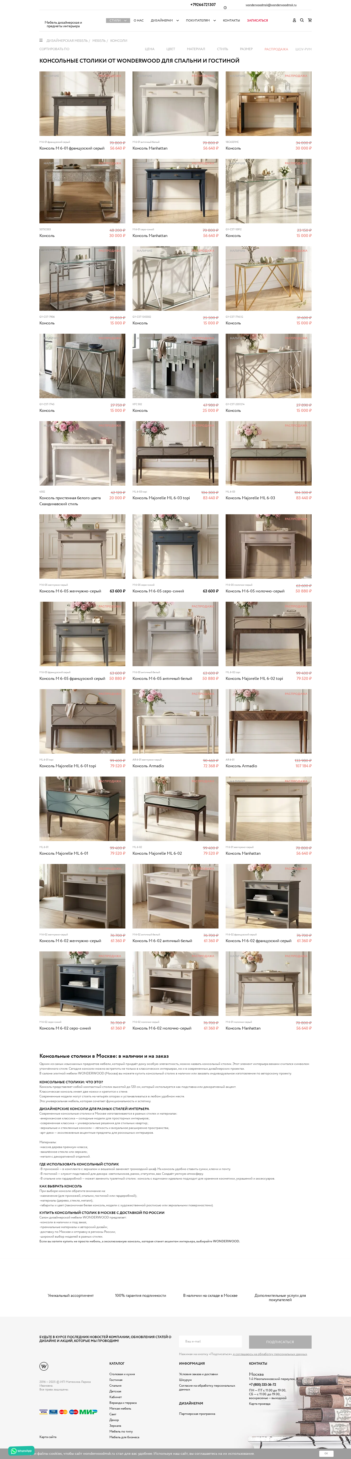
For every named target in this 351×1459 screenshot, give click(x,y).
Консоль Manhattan (150, 148)
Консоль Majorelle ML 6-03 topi (161, 498)
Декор (114, 1420)
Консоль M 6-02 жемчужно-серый (70, 941)
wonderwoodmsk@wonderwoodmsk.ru (271, 5)
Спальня (115, 1385)
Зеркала (115, 1425)
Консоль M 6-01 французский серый (72, 148)
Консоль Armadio (148, 766)
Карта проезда (259, 1403)
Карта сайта (47, 1437)
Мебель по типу (121, 1431)
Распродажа (276, 49)
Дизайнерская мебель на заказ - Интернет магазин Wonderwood (63, 16)
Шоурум (185, 1380)
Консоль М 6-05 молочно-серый (255, 591)
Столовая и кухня (122, 1374)
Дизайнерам (162, 21)
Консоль (233, 148)
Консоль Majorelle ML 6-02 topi (254, 679)
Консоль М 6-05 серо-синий (158, 591)
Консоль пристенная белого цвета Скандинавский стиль (70, 501)
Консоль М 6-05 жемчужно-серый (70, 591)
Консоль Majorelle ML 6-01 (63, 854)
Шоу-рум (303, 49)
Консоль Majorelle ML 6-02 (157, 854)
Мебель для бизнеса (124, 1437)
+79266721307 (203, 5)
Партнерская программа (197, 1413)
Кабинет (115, 1397)
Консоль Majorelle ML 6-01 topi (67, 766)
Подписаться (280, 1342)
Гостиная (115, 1380)
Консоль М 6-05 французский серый (72, 679)
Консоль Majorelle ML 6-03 (250, 498)
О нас (139, 21)
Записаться (257, 21)
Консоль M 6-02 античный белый (162, 941)
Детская (115, 1391)
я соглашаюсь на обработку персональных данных (270, 1354)
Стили (115, 21)
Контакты (231, 21)
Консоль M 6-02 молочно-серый (162, 1028)
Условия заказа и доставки (198, 1374)
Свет (112, 1414)
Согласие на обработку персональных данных (207, 1387)
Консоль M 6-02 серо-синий (65, 1028)
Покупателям (198, 21)
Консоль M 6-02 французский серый (259, 941)
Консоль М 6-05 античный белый (162, 679)
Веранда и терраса (123, 1402)
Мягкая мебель (120, 1408)
